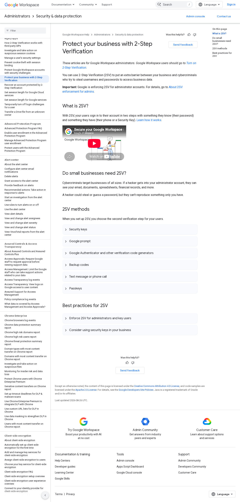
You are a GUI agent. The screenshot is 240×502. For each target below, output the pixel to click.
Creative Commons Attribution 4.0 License (156, 386)
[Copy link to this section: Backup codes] (92, 264)
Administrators (17, 16)
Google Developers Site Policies (136, 389)
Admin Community (189, 460)
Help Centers (62, 460)
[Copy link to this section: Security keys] (91, 229)
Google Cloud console (129, 472)
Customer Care (187, 472)
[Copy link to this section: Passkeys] (85, 288)
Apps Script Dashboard (130, 466)
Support (107, 4)
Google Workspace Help (75, 34)
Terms (59, 494)
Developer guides (65, 466)
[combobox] (174, 4)
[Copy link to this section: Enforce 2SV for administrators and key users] (135, 318)
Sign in (231, 4)
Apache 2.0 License (86, 389)
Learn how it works (148, 120)
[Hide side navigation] (45, 495)
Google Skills (62, 478)
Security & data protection (59, 16)
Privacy (70, 494)
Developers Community (192, 466)
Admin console (195, 16)
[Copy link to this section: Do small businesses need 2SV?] (130, 173)
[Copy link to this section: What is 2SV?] (92, 106)
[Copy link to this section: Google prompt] (94, 241)
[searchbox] (25, 31)
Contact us (224, 16)
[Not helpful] (194, 34)
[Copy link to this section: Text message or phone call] (110, 276)
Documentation (61, 4)
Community (86, 4)
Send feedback (183, 44)
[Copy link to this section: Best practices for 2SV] (111, 306)
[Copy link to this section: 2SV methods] (93, 209)
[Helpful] (189, 34)
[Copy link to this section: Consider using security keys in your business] (135, 330)
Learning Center (64, 472)
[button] (130, 229)
